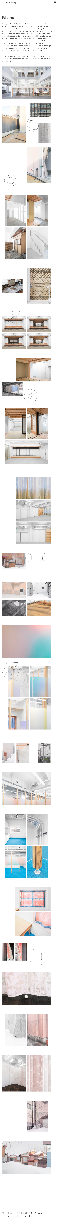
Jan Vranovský (9, 2)
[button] (54, 3)
